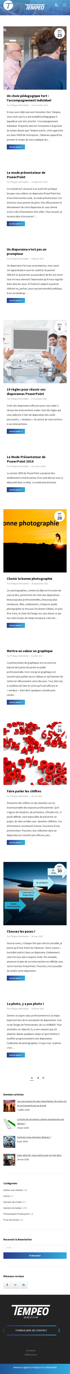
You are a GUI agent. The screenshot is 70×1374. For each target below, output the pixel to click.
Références (31, 1354)
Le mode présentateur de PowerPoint (26, 174)
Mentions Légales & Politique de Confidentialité (35, 1367)
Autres (6, 1196)
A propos (31, 1350)
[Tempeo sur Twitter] (15, 1285)
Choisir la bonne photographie (29, 578)
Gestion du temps (12, 1207)
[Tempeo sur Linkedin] (23, 1285)
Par (18, 105)
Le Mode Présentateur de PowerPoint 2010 (26, 459)
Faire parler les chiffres (24, 791)
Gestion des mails (12, 1201)
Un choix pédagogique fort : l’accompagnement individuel (29, 98)
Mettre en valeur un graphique (30, 651)
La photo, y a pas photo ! (25, 1003)
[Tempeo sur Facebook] (7, 1285)
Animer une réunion (13, 1190)
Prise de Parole (11, 1219)
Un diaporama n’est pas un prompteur (26, 251)
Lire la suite (15, 147)
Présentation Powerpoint (16, 1213)
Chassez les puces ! (21, 931)
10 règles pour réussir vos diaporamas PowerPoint (26, 391)
